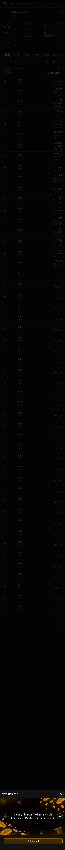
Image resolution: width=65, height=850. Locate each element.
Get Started (33, 841)
